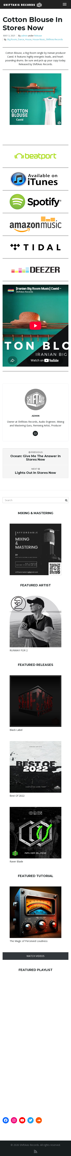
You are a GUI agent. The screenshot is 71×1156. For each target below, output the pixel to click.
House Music (39, 39)
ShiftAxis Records (54, 39)
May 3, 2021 (9, 35)
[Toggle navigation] (64, 4)
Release (38, 35)
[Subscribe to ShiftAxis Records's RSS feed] (35, 1151)
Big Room (12, 39)
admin (24, 35)
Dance (21, 39)
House (28, 39)
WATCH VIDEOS (35, 956)
